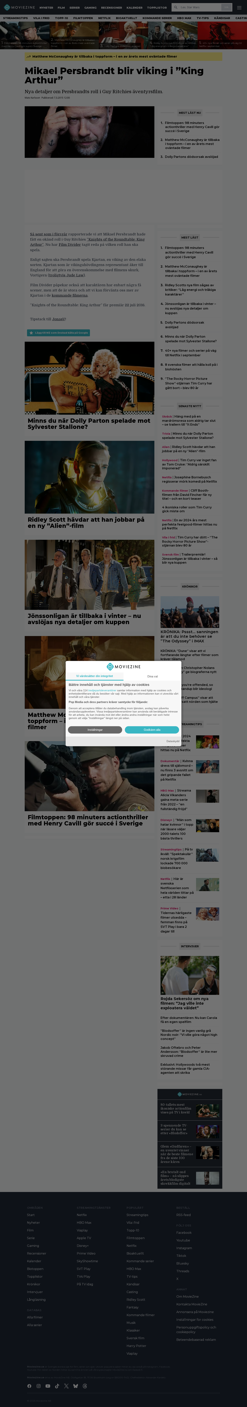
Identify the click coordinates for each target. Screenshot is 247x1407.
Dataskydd (173, 741)
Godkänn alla (152, 729)
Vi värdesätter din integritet (94, 676)
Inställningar (95, 729)
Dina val (152, 676)
